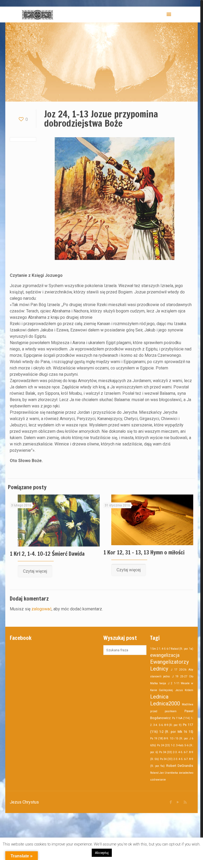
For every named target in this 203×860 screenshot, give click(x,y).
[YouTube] (178, 802)
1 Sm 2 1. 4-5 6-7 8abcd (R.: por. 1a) (171, 648)
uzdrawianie (158, 779)
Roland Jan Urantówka (164, 772)
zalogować (41, 608)
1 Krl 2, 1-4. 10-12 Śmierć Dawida (47, 554)
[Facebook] (171, 802)
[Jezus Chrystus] (37, 14)
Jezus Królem (184, 690)
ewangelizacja (164, 655)
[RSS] (185, 802)
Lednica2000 (165, 703)
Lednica (159, 696)
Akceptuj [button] (102, 853)
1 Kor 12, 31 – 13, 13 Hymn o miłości (143, 552)
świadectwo (186, 772)
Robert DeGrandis (179, 766)
